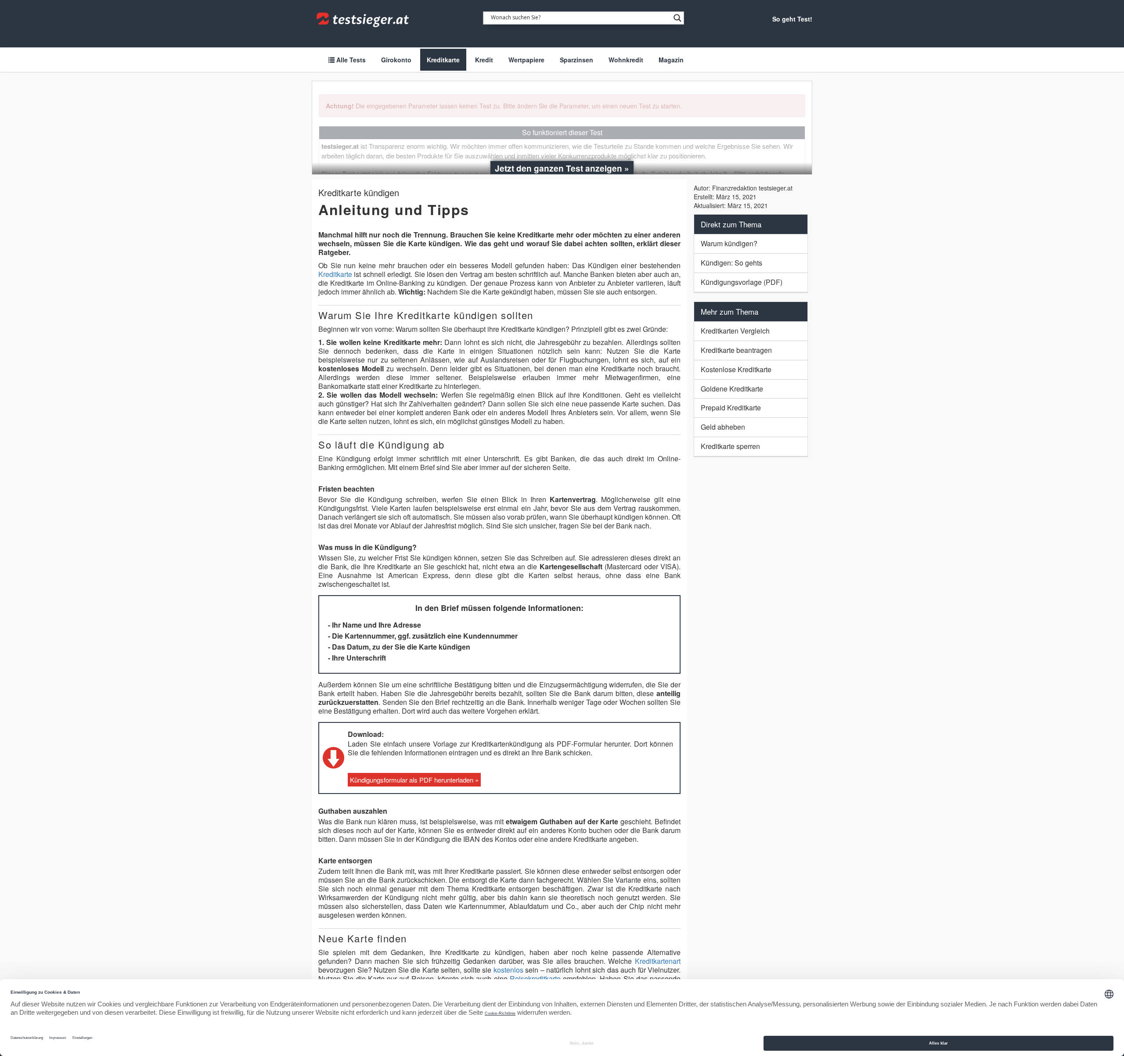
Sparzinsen (576, 59)
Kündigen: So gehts (731, 263)
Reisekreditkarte (535, 978)
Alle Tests (350, 59)
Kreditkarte (443, 59)
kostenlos (508, 970)
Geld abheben (723, 427)
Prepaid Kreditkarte (731, 407)
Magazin (671, 59)
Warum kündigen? (729, 243)
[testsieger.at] (363, 20)
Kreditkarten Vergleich (735, 331)
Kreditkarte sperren (730, 446)
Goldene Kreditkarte (732, 389)
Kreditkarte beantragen (736, 350)
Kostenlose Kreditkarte (736, 369)
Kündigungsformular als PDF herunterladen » (414, 779)
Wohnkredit (626, 59)
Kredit (484, 59)
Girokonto (396, 59)
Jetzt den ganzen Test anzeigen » (562, 168)
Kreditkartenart (658, 961)
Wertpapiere (526, 59)
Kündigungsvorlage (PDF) (741, 282)
